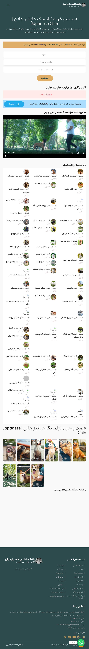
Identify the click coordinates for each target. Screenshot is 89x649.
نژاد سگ (60, 565)
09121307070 (39, 44)
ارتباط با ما (79, 577)
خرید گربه (60, 577)
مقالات (61, 581)
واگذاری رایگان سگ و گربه (75, 597)
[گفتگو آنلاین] (80, 642)
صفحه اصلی (78, 565)
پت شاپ (79, 584)
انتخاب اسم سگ (57, 592)
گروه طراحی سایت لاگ (59, 645)
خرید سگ (60, 573)
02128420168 (52, 44)
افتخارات (79, 581)
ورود (81, 569)
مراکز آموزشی (77, 588)
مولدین (60, 584)
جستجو (44, 78)
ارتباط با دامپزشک (57, 588)
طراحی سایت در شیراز (14, 644)
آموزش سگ (78, 592)
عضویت (12, 104)
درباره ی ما (78, 573)
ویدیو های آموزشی (56, 596)
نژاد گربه (60, 569)
